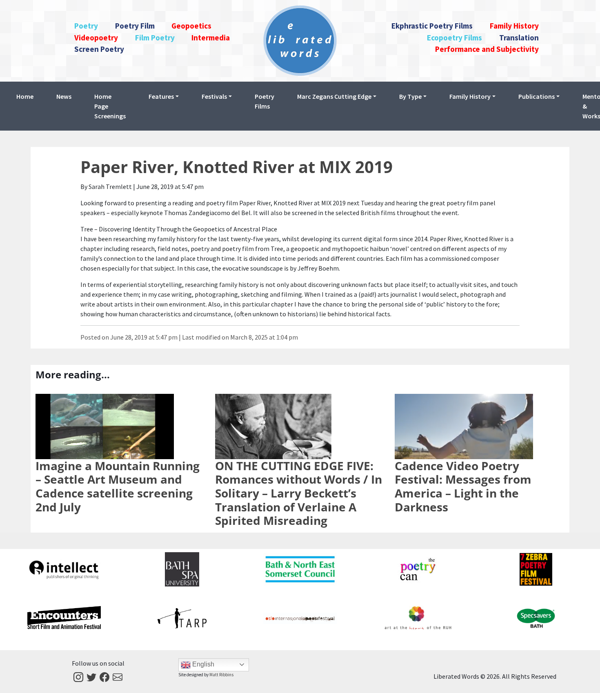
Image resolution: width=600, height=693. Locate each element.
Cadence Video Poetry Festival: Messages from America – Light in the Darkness (463, 486)
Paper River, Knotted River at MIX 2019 (236, 166)
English (202, 664)
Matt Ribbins (221, 674)
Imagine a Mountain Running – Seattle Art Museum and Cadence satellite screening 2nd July (118, 486)
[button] (163, 96)
